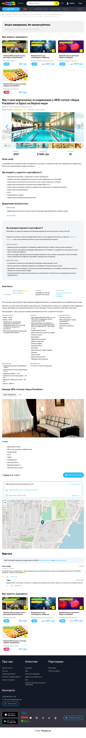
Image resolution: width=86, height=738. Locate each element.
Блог (26, 680)
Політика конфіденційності (11, 677)
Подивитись (9, 50)
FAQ (26, 671)
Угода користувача (8, 674)
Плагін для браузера (32, 674)
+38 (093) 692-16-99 (16, 490)
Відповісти (14, 576)
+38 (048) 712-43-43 (31, 490)
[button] (42, 522)
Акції (25, 9)
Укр (80, 3)
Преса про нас (7, 668)
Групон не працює (8, 680)
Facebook (59, 294)
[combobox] (40, 3)
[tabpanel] (43, 418)
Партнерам (52, 668)
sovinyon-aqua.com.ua (63, 293)
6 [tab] (49, 439)
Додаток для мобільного (33, 677)
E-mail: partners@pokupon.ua (12, 699)
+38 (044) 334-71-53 (9, 697)
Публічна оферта (54, 671)
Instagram (59, 296)
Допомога (28, 668)
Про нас (5, 671)
